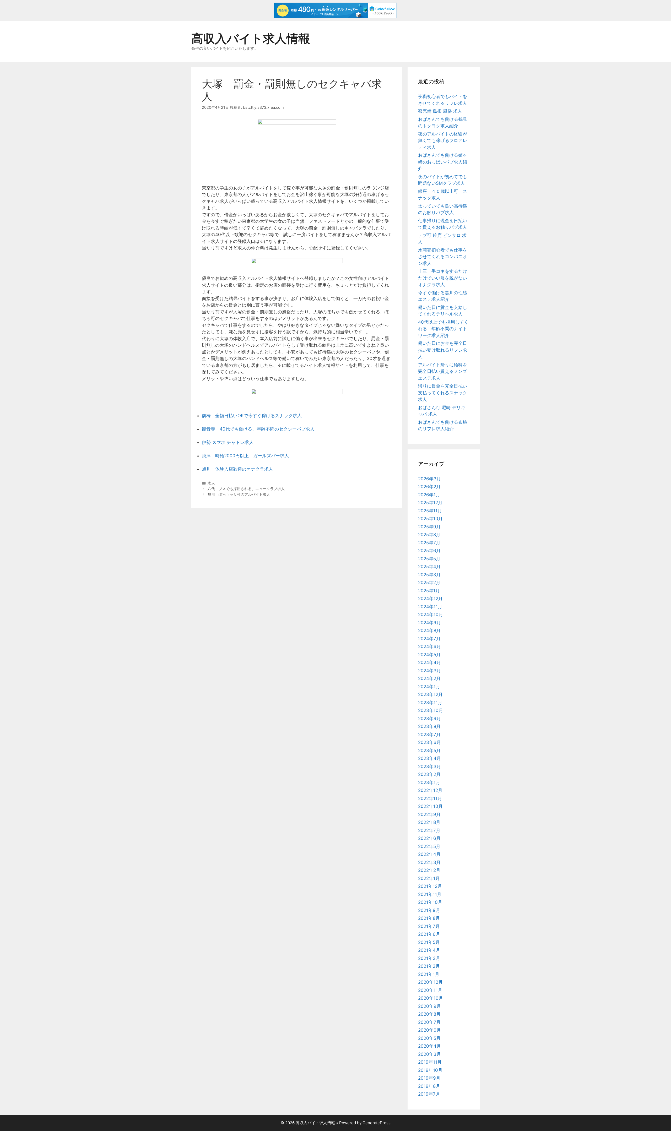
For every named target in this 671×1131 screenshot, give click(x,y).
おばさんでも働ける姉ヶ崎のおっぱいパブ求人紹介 (442, 162)
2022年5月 (429, 846)
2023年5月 (429, 750)
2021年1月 (428, 974)
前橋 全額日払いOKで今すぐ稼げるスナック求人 (252, 415)
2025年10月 (430, 518)
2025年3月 (429, 574)
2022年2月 (429, 870)
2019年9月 (429, 1078)
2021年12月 (430, 886)
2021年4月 (429, 950)
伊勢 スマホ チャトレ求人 (227, 442)
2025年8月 (429, 534)
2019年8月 (429, 1086)
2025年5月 (429, 558)
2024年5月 (429, 654)
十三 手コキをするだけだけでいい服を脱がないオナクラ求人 (442, 278)
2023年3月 (429, 766)
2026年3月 (429, 478)
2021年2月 (429, 966)
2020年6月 (429, 1030)
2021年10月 (430, 902)
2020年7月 (429, 1022)
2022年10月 (430, 806)
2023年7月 (429, 734)
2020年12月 (430, 982)
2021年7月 (429, 926)
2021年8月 (429, 918)
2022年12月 (430, 790)
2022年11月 (430, 798)
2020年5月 (429, 1038)
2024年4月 (429, 662)
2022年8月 (429, 822)
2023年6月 (429, 742)
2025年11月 (430, 510)
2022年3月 (429, 862)
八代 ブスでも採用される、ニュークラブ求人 (246, 488)
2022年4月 (429, 854)
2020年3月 (429, 1054)
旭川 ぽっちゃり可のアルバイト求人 (239, 494)
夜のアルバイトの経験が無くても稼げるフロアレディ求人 (442, 140)
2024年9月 (429, 622)
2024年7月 (429, 638)
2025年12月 (430, 502)
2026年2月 (429, 486)
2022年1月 (429, 878)
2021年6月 (429, 934)
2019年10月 (430, 1070)
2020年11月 (430, 990)
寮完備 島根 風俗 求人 (440, 111)
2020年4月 (429, 1046)
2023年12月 (430, 694)
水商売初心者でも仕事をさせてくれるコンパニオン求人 (442, 256)
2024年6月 (429, 646)
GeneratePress (376, 1122)
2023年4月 (429, 758)
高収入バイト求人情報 (250, 38)
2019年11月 (430, 1062)
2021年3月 (429, 958)
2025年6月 (429, 550)
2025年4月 (429, 566)
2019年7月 (429, 1094)
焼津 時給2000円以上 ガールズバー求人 (245, 455)
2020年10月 (430, 998)
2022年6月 (429, 838)
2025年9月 (429, 526)
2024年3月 (429, 670)
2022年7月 (429, 830)
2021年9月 (429, 910)
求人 (211, 483)
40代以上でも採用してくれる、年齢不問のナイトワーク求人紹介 (443, 328)
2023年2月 (429, 774)
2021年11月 (429, 894)
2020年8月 (429, 1014)
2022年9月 (429, 814)
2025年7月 (429, 542)
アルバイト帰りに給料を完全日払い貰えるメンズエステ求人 (442, 371)
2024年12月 (430, 598)
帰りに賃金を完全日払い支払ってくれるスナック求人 (442, 392)
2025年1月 (429, 590)
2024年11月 (430, 606)
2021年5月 (429, 942)
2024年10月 (430, 614)
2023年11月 (430, 702)
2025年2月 (429, 582)
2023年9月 (429, 718)
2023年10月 (430, 710)
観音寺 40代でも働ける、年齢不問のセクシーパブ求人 (258, 429)
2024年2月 (429, 678)
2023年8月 (429, 726)
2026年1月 (429, 494)
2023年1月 (429, 782)
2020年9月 (429, 1006)
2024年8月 (429, 630)
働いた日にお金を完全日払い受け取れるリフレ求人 (442, 350)
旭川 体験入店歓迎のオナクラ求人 (237, 469)
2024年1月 (429, 686)
